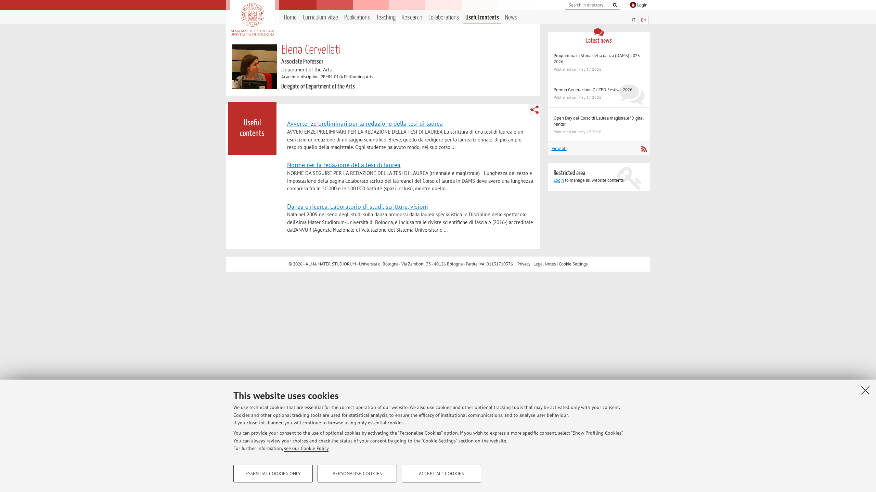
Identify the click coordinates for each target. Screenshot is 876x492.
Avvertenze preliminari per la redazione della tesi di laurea (365, 123)
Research (412, 17)
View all (559, 148)
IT (633, 20)
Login (559, 180)
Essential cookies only (273, 473)
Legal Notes (544, 264)
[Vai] (615, 5)
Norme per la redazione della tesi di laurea (343, 165)
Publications (357, 17)
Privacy (523, 264)
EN (643, 20)
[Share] (534, 109)
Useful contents (482, 17)
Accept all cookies (441, 473)
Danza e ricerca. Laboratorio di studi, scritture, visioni (357, 206)
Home (290, 17)
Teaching (386, 17)
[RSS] (643, 149)
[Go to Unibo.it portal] (252, 19)
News (511, 17)
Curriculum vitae (320, 17)
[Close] (865, 390)
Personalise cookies (357, 473)
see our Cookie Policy (306, 448)
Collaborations (443, 17)
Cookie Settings (573, 264)
